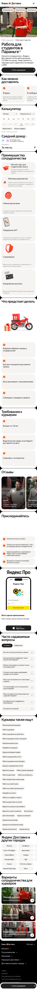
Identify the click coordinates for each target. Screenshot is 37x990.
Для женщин (28, 811)
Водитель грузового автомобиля (14, 806)
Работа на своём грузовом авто (13, 788)
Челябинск (26, 846)
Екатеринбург (9, 859)
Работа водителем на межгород (13, 779)
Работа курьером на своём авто (13, 734)
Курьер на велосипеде (10, 820)
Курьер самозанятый (10, 829)
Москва (9, 846)
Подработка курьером (10, 748)
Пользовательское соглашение (11, 976)
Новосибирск (9, 855)
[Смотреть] (13, 493)
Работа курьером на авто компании (14, 739)
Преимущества (8, 10)
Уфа (25, 859)
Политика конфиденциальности (11, 979)
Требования (18, 645)
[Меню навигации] (33, 3)
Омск (26, 868)
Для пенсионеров (9, 815)
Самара (25, 855)
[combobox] (9, 114)
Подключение (20, 10)
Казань (9, 864)
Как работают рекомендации (10, 982)
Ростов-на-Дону (25, 864)
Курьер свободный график (11, 752)
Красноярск (26, 850)
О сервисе (7, 645)
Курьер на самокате (24, 815)
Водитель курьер (8, 770)
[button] (18, 652)
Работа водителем (9, 775)
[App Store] (18, 628)
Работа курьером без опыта (12, 757)
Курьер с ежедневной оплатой (13, 766)
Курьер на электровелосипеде (13, 825)
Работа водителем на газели (12, 802)
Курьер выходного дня (10, 743)
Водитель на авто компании (12, 811)
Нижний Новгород (9, 868)
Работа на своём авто (25, 775)
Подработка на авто (9, 793)
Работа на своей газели (10, 784)
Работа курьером (7, 40)
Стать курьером (18, 70)
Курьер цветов (24, 829)
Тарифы (4, 970)
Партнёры (5, 973)
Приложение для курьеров (11, 725)
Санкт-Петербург (9, 850)
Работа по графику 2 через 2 (12, 797)
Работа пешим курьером (25, 770)
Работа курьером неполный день (14, 761)
